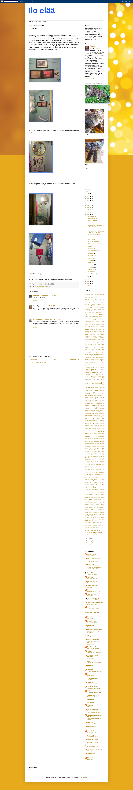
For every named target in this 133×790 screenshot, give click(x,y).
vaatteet (87, 509)
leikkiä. (96, 400)
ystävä (90, 532)
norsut (94, 431)
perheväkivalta (88, 446)
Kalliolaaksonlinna (100, 352)
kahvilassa (97, 351)
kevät (92, 367)
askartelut (98, 306)
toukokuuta (91, 265)
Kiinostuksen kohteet (90, 372)
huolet (86, 334)
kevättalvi (87, 369)
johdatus (90, 344)
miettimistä (102, 420)
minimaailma (91, 422)
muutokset (102, 425)
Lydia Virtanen (96, 410)
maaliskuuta (91, 269)
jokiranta (99, 344)
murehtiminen (101, 423)
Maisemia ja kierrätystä (94, 223)
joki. (95, 344)
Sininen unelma (90, 675)
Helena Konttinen (89, 328)
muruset (87, 425)
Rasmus (98, 464)
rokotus (99, 469)
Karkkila (91, 355)
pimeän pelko (101, 451)
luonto (86, 410)
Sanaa (102, 477)
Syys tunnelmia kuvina (94, 250)
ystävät (95, 532)
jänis (86, 349)
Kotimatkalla (89, 545)
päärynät (94, 459)
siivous (96, 482)
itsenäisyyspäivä (95, 342)
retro (103, 466)
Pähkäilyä (87, 458)
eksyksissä (98, 312)
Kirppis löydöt (89, 376)
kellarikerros (92, 362)
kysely (90, 392)
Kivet (95, 377)
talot (91, 491)
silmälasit (87, 484)
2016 (88, 212)
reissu (91, 466)
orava (86, 440)
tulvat (86, 499)
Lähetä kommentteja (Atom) (39, 362)
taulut (93, 492)
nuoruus (87, 433)
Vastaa (35, 300)
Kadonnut (87, 351)
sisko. (97, 484)
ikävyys (88, 341)
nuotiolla (92, 433)
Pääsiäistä (87, 461)
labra (100, 393)
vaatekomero (101, 507)
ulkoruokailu (87, 505)
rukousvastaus (92, 472)
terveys (95, 494)
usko (103, 506)
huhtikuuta (91, 267)
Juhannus (102, 346)
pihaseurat (98, 449)
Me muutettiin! (90, 658)
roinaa (96, 469)
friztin (72, 777)
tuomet (95, 499)
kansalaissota (101, 354)
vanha (89, 511)
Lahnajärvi (90, 395)
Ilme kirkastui (90, 595)
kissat (99, 376)
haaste (96, 323)
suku (88, 487)
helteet (87, 329)
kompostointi (88, 379)
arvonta (87, 304)
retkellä (99, 466)
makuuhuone (88, 415)
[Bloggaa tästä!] (48, 284)
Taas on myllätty (91, 582)
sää (86, 491)
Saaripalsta (90, 573)
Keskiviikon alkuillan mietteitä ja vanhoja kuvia (95, 226)
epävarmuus (101, 318)
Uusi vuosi (95, 507)
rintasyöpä (98, 467)
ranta (86, 464)
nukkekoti (101, 431)
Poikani (91, 453)
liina (90, 405)
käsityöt (87, 393)
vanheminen (97, 515)
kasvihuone (88, 357)
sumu (91, 487)
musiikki (97, 425)
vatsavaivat (88, 520)
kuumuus (92, 388)
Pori (94, 453)
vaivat (92, 509)
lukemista (93, 408)
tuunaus (95, 501)
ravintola (87, 466)
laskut (91, 398)
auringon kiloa (96, 307)
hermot (95, 329)
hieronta (96, 331)
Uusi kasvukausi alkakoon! (93, 614)
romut (103, 469)
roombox (87, 471)
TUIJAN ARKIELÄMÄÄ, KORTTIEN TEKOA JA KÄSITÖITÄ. (93, 641)
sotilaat (99, 486)
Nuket (97, 431)
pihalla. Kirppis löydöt (90, 449)
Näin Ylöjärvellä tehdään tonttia (94, 683)
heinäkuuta (91, 260)
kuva (96, 388)
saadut (102, 474)
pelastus (93, 444)
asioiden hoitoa (100, 304)
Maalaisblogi (90, 699)
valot (86, 511)
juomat (102, 347)
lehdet (86, 400)
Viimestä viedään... (93, 220)
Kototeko (89, 651)
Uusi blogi (89, 679)
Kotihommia (87, 385)
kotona (95, 385)
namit (100, 428)
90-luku (96, 297)
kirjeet (103, 372)
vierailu (98, 522)
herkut (91, 329)
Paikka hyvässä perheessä (92, 441)
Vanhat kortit (94, 514)
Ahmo (86, 301)
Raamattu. (102, 461)
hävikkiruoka (101, 336)
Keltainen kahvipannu (93, 612)
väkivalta (102, 528)
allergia (86, 302)
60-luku (100, 296)
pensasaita (98, 444)
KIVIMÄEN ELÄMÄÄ (92, 739)
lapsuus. (87, 399)
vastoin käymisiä (90, 519)
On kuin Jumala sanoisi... (93, 561)
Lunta (100, 408)
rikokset (93, 467)
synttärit (87, 489)
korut (99, 383)
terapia (86, 494)
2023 (88, 196)
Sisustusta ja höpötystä (94, 241)
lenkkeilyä (87, 405)
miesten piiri (96, 420)
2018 (88, 207)
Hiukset (91, 332)
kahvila (92, 351)
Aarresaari (102, 297)
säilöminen (96, 489)
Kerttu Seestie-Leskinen (98, 364)
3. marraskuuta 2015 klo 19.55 (48, 306)
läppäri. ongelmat (89, 411)
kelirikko (87, 362)
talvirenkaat (98, 491)
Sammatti (98, 477)
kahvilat (102, 351)
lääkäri (94, 411)
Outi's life (89, 635)
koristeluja (97, 381)
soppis (93, 486)
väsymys (90, 530)
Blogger (85, 777)
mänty (103, 426)
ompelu (102, 436)
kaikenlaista (87, 352)
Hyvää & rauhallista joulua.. (93, 723)
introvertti (87, 342)
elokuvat (87, 314)
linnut (93, 405)
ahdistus (96, 299)
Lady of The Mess (92, 686)
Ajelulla (97, 301)
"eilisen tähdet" (89, 292)
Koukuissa (90, 665)
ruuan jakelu (97, 474)
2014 (88, 277)
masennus (101, 416)
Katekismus (91, 359)
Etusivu (54, 359)
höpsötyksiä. (88, 339)
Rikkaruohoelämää (92, 581)
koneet (93, 379)
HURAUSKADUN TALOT (94, 598)
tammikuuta (91, 274)
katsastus (97, 359)
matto (86, 418)
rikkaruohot (87, 467)
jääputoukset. (101, 349)
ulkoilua (102, 504)
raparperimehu (92, 464)
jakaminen (102, 342)
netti (103, 428)
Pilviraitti (89, 674)
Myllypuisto (93, 426)
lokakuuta (91, 253)
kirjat (100, 372)
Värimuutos (89, 587)
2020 (88, 203)
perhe (103, 444)
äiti (103, 532)
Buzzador (98, 310)
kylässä (90, 390)
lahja (103, 393)
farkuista (102, 321)
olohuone (87, 436)
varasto (98, 517)
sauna (92, 479)
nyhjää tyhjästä (97, 433)
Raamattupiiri (88, 462)
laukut (99, 398)
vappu (86, 517)
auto (92, 309)
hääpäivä (87, 337)
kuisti (99, 385)
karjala (86, 355)
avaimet (87, 310)
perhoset (94, 446)
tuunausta (100, 501)
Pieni (90, 448)
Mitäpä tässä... (92, 239)
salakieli (102, 476)
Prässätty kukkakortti (92, 667)
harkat (93, 324)
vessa (99, 520)
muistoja (87, 423)
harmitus (87, 326)
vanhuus (102, 515)
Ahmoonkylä (92, 301)
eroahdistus (87, 319)
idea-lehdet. (94, 339)
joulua (86, 346)
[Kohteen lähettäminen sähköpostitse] (46, 284)
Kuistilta (90, 246)
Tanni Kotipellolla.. (38, 319)
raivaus (93, 463)
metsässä (87, 420)
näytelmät (92, 435)
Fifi (89, 323)
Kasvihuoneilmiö (96, 357)
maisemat (93, 413)
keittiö (102, 361)
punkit (96, 453)
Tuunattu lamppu (91, 636)
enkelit (100, 316)
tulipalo (102, 497)
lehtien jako (91, 400)
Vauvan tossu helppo (92, 622)
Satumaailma (90, 750)
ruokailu (91, 474)
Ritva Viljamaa (91, 469)
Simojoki (92, 484)
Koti (46, 286)
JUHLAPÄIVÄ (90, 618)
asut (91, 307)
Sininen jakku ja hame (92, 604)
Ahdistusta (102, 299)
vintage (98, 524)
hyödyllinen (87, 336)
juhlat (86, 347)
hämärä (94, 336)
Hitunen (89, 607)
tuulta (91, 501)
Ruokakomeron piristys (92, 736)
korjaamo (102, 381)
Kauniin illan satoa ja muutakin (96, 244)
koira (99, 377)
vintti (103, 524)
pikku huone (94, 451)
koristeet (87, 381)
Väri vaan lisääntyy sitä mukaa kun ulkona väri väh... (96, 231)
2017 (88, 210)
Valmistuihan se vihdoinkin (93, 755)
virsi (94, 527)
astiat (103, 306)
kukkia (92, 387)
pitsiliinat (87, 453)
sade (90, 476)
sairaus (98, 476)
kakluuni (93, 352)
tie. (99, 494)
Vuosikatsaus (97, 528)
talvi (94, 491)
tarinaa (102, 491)
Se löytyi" (102, 479)
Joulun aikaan (96, 346)
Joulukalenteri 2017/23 (92, 746)
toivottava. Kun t (100, 496)
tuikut (99, 497)
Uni (91, 505)
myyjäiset (99, 426)
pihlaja (103, 449)
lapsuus (102, 397)
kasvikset (102, 357)
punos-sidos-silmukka (93, 709)
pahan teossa (101, 440)
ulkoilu (97, 504)
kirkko (93, 374)
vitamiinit (98, 527)
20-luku (99, 294)
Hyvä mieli (90, 669)
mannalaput (97, 415)
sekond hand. (93, 481)
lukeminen (87, 408)
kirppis (102, 374)
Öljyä (96, 534)
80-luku (91, 297)
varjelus (102, 517)
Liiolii (88, 661)
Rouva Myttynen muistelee (94, 617)
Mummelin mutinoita (92, 585)
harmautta (98, 324)
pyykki (102, 456)
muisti (96, 422)
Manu (103, 415)
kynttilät (87, 392)
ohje (95, 435)
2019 (88, 205)
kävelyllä (92, 393)
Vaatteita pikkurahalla (92, 541)
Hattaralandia (91, 731)
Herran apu (101, 329)
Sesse (35, 306)
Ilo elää (42, 10)
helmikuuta (91, 271)
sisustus (49, 286)
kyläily (86, 390)
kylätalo (96, 390)
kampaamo (91, 354)
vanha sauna (88, 512)
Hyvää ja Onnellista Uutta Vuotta (94, 671)
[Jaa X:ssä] (50, 284)
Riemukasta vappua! (92, 732)
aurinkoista (87, 309)
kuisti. (102, 385)
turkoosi (99, 499)
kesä (103, 366)
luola (103, 408)
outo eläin (95, 440)
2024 (88, 194)
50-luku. (96, 296)
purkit (103, 453)
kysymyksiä (95, 392)
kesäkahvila (87, 367)
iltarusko (102, 341)
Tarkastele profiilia (90, 78)
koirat (103, 377)
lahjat (86, 395)
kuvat (99, 389)
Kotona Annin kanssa (93, 695)
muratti (96, 423)
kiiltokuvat (102, 370)
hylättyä (102, 334)
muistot (92, 423)
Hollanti (95, 332)
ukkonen (87, 504)
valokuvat (102, 509)
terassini (91, 494)
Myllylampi (87, 426)
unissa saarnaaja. (97, 505)
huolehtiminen (101, 332)
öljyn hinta (92, 534)
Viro (91, 527)
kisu (86, 377)
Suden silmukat (91, 554)
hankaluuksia (101, 323)
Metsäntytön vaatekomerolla (95, 602)
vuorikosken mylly (89, 528)
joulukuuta (91, 216)
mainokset (87, 413)
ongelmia (96, 438)
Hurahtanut (90, 577)
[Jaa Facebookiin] (52, 284)
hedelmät (102, 326)
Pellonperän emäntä (92, 678)
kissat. (103, 376)
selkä (99, 480)
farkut (86, 323)
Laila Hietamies (96, 395)
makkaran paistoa (100, 413)
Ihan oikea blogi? (91, 647)
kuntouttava (101, 387)
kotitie (92, 385)
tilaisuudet (87, 496)
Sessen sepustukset (91, 547)
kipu (97, 372)
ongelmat (91, 438)
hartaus (93, 326)
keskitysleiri (97, 365)
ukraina (92, 504)
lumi (97, 408)
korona (91, 383)
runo (97, 472)
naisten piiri (95, 428)
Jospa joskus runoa (91, 626)
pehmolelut (87, 444)
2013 (88, 279)
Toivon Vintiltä (91, 745)
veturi (103, 520)
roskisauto (92, 471)
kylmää (102, 388)
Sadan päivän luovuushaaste (94, 662)
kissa (96, 376)
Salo (94, 477)
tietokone (102, 494)
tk (95, 496)
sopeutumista (88, 486)
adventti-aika (88, 299)
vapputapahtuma (92, 517)
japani (86, 344)
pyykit (100, 456)
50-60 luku (91, 296)
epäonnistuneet (92, 318)
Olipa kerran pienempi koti (94, 749)
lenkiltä (102, 403)
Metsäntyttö (36, 295)
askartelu (93, 306)
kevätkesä (97, 367)
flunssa (91, 323)
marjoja (96, 416)
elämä (101, 315)
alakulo (102, 301)
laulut (103, 399)
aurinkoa (102, 307)
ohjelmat (99, 435)
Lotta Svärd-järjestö (95, 407)
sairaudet (94, 476)
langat (86, 397)
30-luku (102, 294)
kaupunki (98, 361)
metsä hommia (100, 418)
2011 (88, 283)
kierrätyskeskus (89, 371)
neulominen (95, 430)
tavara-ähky (97, 492)
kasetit (99, 355)
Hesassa (87, 331)
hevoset (91, 331)
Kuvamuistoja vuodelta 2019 (93, 688)
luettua (102, 407)
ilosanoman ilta (96, 341)
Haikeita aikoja (90, 728)
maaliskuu (102, 411)
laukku (95, 398)
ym (85, 532)
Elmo (103, 312)
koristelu (92, 381)
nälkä (103, 433)
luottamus (90, 410)
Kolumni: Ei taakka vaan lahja (94, 591)
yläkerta (102, 530)
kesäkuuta (91, 262)
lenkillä (99, 403)
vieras (86, 524)
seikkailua (87, 480)
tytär (103, 502)
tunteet (90, 499)
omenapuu (92, 436)
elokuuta (90, 258)
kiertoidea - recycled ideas (94, 629)
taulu (91, 492)
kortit (43, 286)
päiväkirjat (102, 458)
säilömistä (102, 489)
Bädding (102, 310)
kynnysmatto (101, 390)
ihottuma (102, 339)
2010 (88, 286)
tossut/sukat (87, 497)
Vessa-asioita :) (92, 248)
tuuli (103, 499)
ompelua (87, 438)
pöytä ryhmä (94, 461)
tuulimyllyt (87, 501)
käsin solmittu (101, 392)
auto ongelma (97, 309)
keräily (87, 366)
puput (100, 453)
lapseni (91, 397)
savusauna (97, 479)
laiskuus (102, 395)
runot (103, 472)
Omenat (98, 436)
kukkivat (96, 387)
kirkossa (98, 374)
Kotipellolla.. (90, 722)
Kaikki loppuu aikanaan (92, 696)
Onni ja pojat (101, 438)
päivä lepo (95, 458)
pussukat (87, 454)
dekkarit (93, 312)
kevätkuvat (102, 367)
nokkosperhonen (89, 431)
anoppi (95, 302)
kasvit (87, 359)
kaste (103, 355)
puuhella (92, 454)
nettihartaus (87, 430)
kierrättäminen (38, 286)
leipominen (101, 400)
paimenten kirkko (95, 443)
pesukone (102, 446)
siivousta (102, 482)
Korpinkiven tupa (91, 726)
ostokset (90, 440)
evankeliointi (88, 321)
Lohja (100, 405)
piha (93, 448)
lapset (96, 397)
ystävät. (100, 532)
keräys (91, 365)
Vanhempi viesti (74, 359)
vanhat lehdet (101, 514)
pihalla (97, 448)
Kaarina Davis (91, 590)
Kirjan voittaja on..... (91, 759)
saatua (86, 476)
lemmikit (95, 403)
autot (103, 309)
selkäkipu (102, 480)
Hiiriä (100, 331)
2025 (88, 191)
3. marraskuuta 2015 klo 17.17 (48, 295)
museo (92, 425)
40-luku (87, 296)
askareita (87, 306)
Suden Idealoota (91, 621)
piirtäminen (87, 451)
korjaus (87, 383)
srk (86, 487)
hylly (98, 334)
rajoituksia (97, 462)
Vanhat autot (101, 512)
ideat (99, 339)
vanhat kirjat (88, 514)
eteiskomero (101, 319)
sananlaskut (87, 479)
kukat (87, 387)
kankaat (96, 354)
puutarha (102, 454)
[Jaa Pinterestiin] (54, 284)
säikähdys (91, 489)
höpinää (102, 337)
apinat (99, 302)
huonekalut (92, 334)
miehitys (92, 420)
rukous (98, 471)
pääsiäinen (101, 459)
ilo (91, 341)
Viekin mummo (88, 522)
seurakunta (88, 482)
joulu (103, 344)
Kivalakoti (90, 377)
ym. (88, 532)
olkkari (102, 435)
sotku (103, 486)
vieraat (94, 522)
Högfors (96, 337)
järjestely (90, 349)
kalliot (86, 354)
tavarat (102, 492)
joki (93, 344)
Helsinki (102, 328)
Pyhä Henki (87, 456)
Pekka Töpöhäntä (91, 555)
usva (91, 507)
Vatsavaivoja (95, 520)
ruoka (87, 474)
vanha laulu (101, 511)
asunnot (87, 307)
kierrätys (102, 369)
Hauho (97, 326)
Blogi (90, 310)
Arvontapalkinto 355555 (92, 599)
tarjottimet (87, 492)
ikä (85, 341)
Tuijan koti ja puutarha (93, 758)
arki (103, 302)
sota (96, 486)
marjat (92, 416)
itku (90, 342)
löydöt (98, 412)
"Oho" (88, 706)
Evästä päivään (96, 321)
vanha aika (95, 511)
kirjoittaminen (88, 374)
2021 (88, 200)
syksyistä (99, 487)
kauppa (86, 360)
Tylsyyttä (96, 502)
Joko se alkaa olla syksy (93, 578)
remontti (95, 466)
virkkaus (95, 525)
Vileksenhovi (90, 735)
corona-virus (88, 312)
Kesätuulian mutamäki (93, 691)
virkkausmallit (101, 525)
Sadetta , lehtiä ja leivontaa (95, 234)
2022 (88, 198)
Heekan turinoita (91, 682)
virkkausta (87, 527)
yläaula (98, 530)
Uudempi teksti (33, 359)
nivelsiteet (102, 430)
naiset (90, 428)
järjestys (95, 349)
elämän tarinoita (89, 316)
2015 (88, 214)
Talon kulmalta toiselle (92, 574)
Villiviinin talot (91, 753)
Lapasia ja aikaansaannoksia (94, 692)
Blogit (93, 310)
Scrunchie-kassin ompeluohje (94, 652)
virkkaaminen (88, 525)
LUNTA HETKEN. (91, 644)
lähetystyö (102, 410)
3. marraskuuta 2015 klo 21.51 (52, 319)
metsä (94, 418)
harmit (103, 324)
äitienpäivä (87, 534)
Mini (86, 422)
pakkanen (102, 443)
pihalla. (102, 448)
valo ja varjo (97, 509)
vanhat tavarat (89, 515)
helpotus (98, 328)
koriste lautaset (100, 379)
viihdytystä (92, 524)
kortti (97, 383)
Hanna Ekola (88, 324)
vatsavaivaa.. (101, 519)
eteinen (94, 319)
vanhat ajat (95, 512)
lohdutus (97, 405)
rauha (103, 464)
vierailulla (102, 522)
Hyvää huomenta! (92, 237)
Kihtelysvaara (97, 370)
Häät (92, 337)
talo (89, 491)
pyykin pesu (95, 456)
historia (87, 333)
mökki (86, 428)
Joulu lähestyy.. (92, 229)
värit (86, 530)
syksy (94, 487)
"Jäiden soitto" (93, 294)
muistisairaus (101, 421)
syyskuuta (91, 255)
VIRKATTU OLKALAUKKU (93, 648)
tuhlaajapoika (94, 497)
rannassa (102, 462)
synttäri (102, 487)
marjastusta (87, 416)
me (89, 418)
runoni (100, 472)
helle (95, 328)
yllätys (95, 530)
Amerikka (91, 302)
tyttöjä (100, 502)
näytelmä (87, 435)
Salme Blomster (89, 477)
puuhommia (97, 454)
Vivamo (102, 527)
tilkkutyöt (92, 496)
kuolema (87, 388)
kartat (95, 355)
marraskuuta (91, 218)
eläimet (94, 315)
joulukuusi (90, 346)
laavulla (97, 393)
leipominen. (87, 402)
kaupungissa (92, 361)
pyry (91, 456)
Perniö (98, 446)
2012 (88, 281)
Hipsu (103, 331)
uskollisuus (87, 507)
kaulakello (102, 359)
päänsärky (87, 459)
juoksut (99, 347)
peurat (86, 448)
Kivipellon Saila (91, 594)
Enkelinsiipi (95, 316)
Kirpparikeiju (90, 705)
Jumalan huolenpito (92, 347)
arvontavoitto (93, 304)
